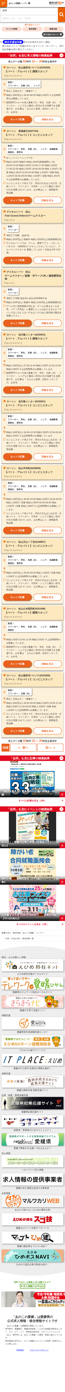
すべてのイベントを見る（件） (32, 924)
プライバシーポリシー (39, 1350)
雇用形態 (32, 29)
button (61, 55)
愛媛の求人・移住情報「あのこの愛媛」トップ (21, 933)
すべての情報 (11, 29)
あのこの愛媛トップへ (18, 3)
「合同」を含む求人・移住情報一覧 (18, 938)
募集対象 (53, 29)
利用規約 (20, 1350)
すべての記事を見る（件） (32, 800)
